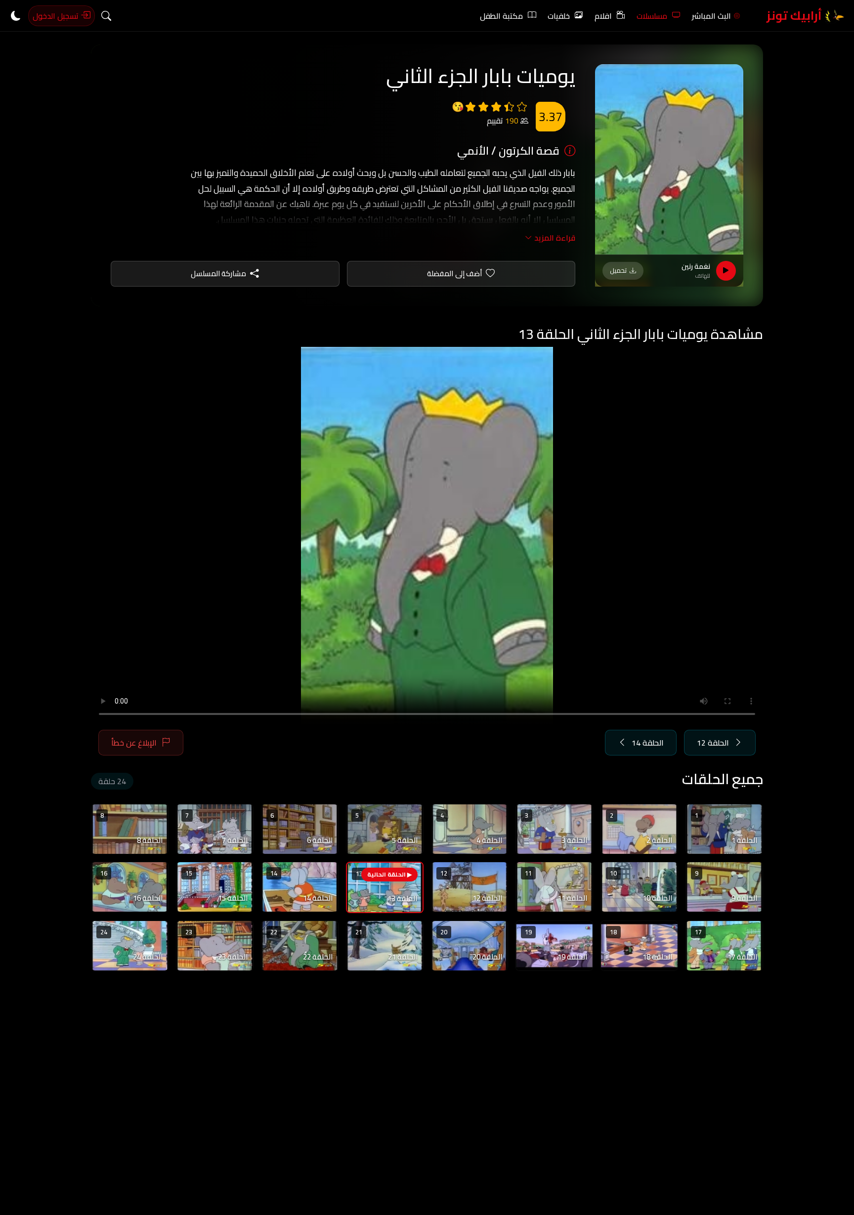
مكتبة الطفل (501, 15)
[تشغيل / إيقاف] (726, 271)
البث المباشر (711, 15)
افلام (603, 15)
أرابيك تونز (795, 15)
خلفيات (559, 15)
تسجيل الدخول (57, 15)
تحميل (618, 270)
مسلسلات (652, 15)
